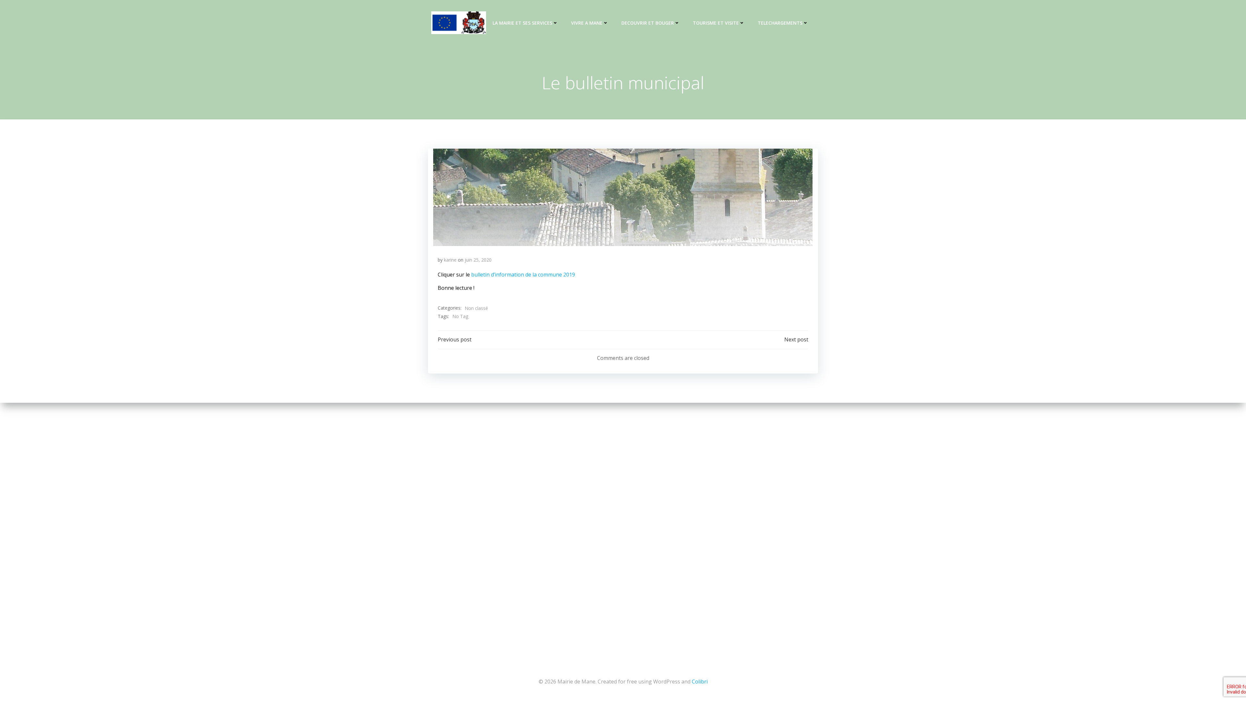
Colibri (700, 681)
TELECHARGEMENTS (780, 23)
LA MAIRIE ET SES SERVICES (522, 23)
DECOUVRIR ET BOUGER (647, 23)
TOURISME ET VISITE (716, 23)
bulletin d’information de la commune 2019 (523, 274)
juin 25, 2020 (478, 260)
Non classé (476, 308)
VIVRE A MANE (587, 23)
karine (450, 260)
